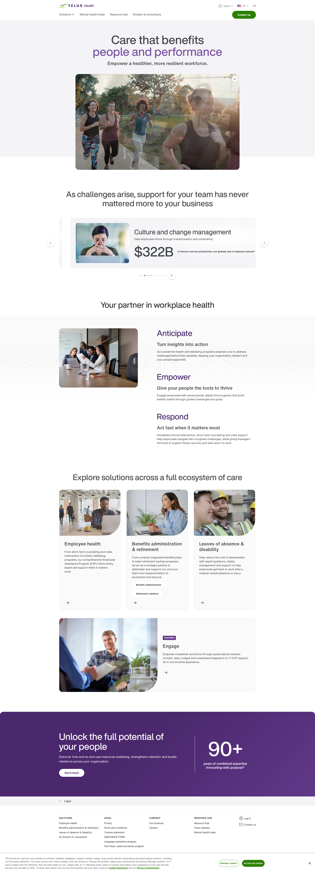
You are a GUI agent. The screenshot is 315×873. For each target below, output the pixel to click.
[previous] (51, 243)
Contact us (244, 15)
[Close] (309, 863)
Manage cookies (228, 863)
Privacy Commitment (148, 868)
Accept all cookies (253, 863)
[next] (264, 243)
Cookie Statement (118, 868)
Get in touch (71, 773)
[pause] (172, 275)
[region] (157, 863)
